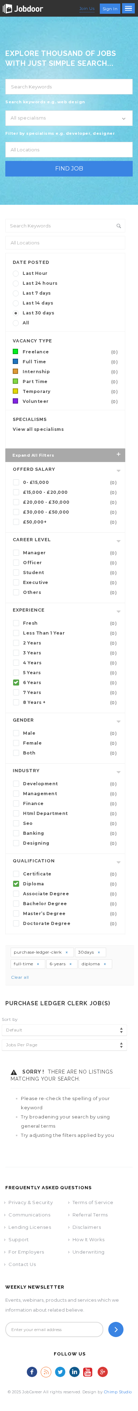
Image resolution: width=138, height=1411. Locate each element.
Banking (70, 833)
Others (70, 592)
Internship (70, 372)
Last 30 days (38, 313)
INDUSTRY (26, 770)
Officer (70, 563)
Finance (70, 803)
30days (87, 952)
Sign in (110, 8)
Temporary (70, 391)
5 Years (70, 673)
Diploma (70, 884)
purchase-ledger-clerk (38, 952)
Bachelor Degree (70, 904)
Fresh (70, 623)
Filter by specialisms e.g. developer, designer (60, 133)
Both (70, 753)
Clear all (20, 977)
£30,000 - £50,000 (70, 512)
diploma (91, 963)
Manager (70, 553)
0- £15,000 (70, 482)
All (26, 322)
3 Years (70, 653)
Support (18, 1239)
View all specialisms (38, 429)
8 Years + (70, 702)
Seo (70, 823)
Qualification (34, 860)
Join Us (87, 8)
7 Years (70, 692)
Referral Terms (90, 1215)
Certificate (70, 874)
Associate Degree (70, 894)
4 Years (70, 663)
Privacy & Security (30, 1202)
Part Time (70, 381)
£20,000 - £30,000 (70, 502)
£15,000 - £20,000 (70, 492)
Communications (29, 1215)
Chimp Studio (118, 1391)
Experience (29, 610)
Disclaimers (87, 1227)
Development (70, 784)
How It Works (89, 1239)
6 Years (70, 683)
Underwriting (89, 1252)
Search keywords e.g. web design (45, 101)
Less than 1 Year (70, 633)
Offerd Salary (34, 469)
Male (70, 733)
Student (70, 573)
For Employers (26, 1252)
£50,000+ (70, 522)
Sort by (10, 1019)
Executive (70, 582)
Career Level (32, 539)
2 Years (70, 643)
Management (70, 794)
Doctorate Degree (70, 923)
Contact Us (22, 1264)
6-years (58, 963)
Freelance (70, 352)
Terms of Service (93, 1202)
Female (70, 743)
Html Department (70, 813)
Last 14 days (38, 303)
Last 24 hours (40, 283)
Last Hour (35, 273)
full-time (24, 963)
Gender (23, 720)
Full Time (70, 362)
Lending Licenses (29, 1227)
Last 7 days (37, 293)
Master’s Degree (70, 913)
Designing (70, 843)
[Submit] (115, 1329)
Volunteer (70, 401)
